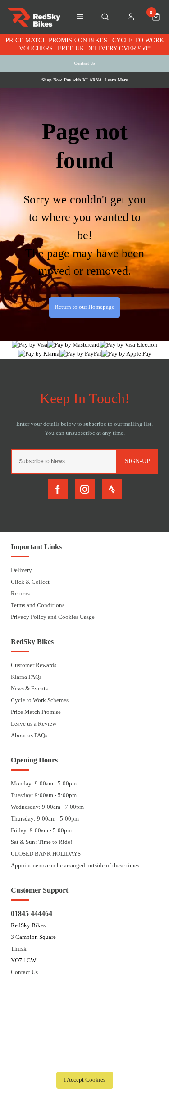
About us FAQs (29, 735)
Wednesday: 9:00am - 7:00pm (47, 806)
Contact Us (24, 972)
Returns (20, 593)
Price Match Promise (36, 711)
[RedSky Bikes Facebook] (58, 489)
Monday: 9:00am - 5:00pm (44, 783)
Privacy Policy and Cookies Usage (53, 616)
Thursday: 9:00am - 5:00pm (45, 818)
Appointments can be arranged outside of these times (75, 865)
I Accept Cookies (84, 1080)
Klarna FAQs (26, 676)
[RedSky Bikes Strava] (112, 489)
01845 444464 (31, 913)
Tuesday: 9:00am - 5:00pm (44, 795)
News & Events (29, 688)
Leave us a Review (33, 723)
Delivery (21, 570)
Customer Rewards (33, 665)
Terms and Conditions (37, 605)
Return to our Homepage (84, 307)
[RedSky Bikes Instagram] (85, 489)
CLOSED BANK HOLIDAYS (46, 853)
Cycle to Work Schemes (40, 700)
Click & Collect (30, 581)
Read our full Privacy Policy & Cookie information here (84, 1060)
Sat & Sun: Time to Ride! (41, 842)
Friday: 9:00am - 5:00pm (41, 830)
